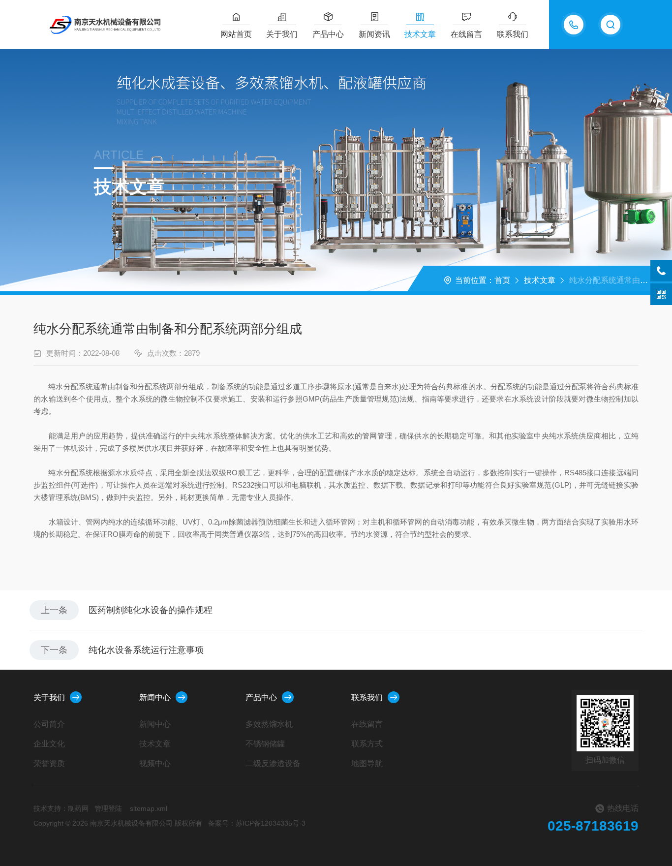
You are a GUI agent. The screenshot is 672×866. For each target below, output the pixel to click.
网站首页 (236, 34)
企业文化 (49, 744)
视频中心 (155, 763)
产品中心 (328, 34)
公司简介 (49, 724)
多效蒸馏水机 (269, 724)
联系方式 (367, 744)
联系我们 (512, 34)
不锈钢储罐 (265, 744)
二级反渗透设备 (273, 763)
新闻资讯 (374, 34)
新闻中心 (155, 697)
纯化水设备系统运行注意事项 (146, 650)
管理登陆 (108, 808)
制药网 (78, 808)
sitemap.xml (148, 808)
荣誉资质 (49, 763)
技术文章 (420, 34)
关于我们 (282, 34)
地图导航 (367, 763)
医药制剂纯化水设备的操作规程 (151, 610)
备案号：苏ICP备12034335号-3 (256, 823)
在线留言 (466, 34)
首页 (502, 280)
